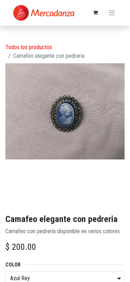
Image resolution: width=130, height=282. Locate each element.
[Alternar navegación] (112, 13)
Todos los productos (28, 47)
